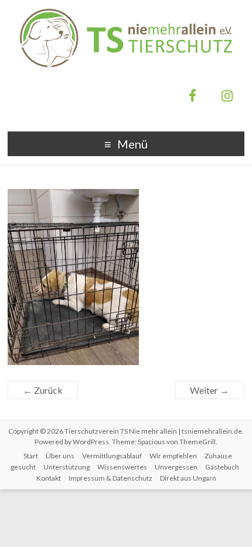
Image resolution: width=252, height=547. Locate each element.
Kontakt (48, 478)
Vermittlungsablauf (112, 455)
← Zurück (43, 390)
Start (30, 455)
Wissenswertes (122, 466)
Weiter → (209, 390)
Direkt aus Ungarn (188, 478)
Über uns (60, 455)
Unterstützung (66, 466)
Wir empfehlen (173, 455)
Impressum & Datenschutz (110, 478)
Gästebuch (222, 466)
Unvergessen (176, 466)
